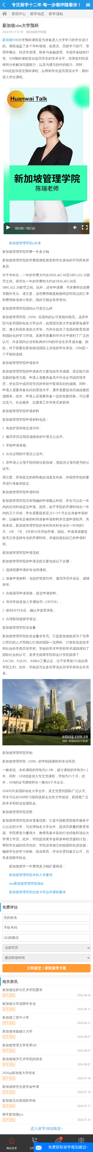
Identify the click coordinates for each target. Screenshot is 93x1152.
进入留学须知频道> (46, 1128)
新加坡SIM (10, 40)
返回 (3, 4)
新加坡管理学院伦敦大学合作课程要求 (37, 892)
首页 (88, 5)
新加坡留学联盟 (36, 32)
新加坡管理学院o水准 (25, 243)
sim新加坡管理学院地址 (26, 883)
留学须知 (56, 14)
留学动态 (37, 14)
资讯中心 (18, 14)
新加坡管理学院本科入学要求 (30, 875)
